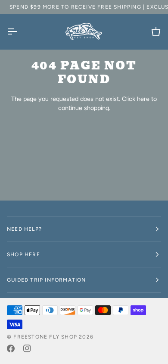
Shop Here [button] (23, 254)
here (143, 99)
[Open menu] (20, 31)
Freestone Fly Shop (45, 337)
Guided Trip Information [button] (46, 280)
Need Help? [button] (24, 229)
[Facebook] (11, 348)
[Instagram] (27, 348)
